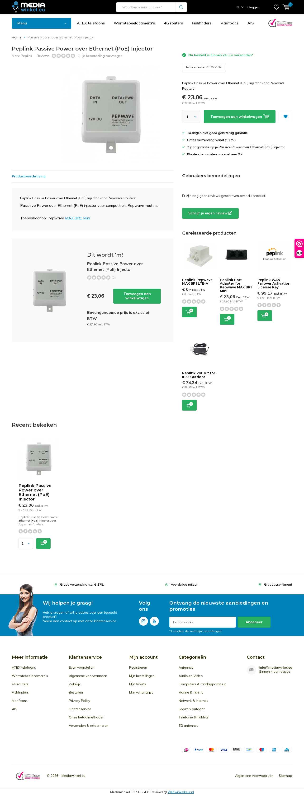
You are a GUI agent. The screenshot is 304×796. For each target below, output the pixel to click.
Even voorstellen (81, 667)
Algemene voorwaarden (88, 676)
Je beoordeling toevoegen (102, 56)
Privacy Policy (79, 701)
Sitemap (285, 775)
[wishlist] (276, 7)
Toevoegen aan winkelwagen (137, 296)
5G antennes (188, 725)
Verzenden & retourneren (88, 725)
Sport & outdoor (192, 709)
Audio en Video (191, 676)
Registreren (138, 667)
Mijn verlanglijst (141, 692)
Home (16, 37)
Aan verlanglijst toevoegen (285, 116)
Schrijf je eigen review (208, 213)
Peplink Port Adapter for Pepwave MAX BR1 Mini (236, 285)
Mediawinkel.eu (73, 775)
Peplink (26, 56)
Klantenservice (80, 709)
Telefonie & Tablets (194, 717)
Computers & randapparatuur (202, 684)
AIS (250, 23)
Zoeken (181, 7)
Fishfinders (201, 23)
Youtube (154, 621)
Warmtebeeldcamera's (134, 23)
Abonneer (254, 622)
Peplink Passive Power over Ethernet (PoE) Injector (35, 492)
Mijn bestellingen (142, 676)
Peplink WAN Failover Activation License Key (273, 283)
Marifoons (229, 23)
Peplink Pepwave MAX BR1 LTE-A (197, 282)
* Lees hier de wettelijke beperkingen (195, 631)
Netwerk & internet (193, 701)
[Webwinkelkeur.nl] (28, 776)
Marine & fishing (191, 692)
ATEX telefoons (91, 23)
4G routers (173, 23)
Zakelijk (75, 684)
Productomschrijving (29, 176)
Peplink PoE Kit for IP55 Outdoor (198, 375)
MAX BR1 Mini (77, 218)
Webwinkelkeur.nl (181, 792)
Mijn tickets (137, 684)
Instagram (143, 621)
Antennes (186, 667)
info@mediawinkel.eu (275, 668)
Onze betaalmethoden (86, 717)
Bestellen (76, 692)
